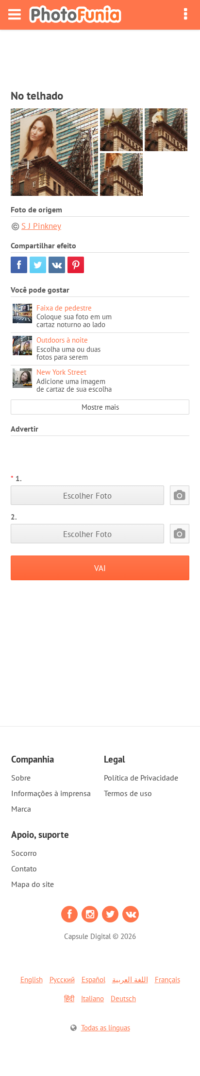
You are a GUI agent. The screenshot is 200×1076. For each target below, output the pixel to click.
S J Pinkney (41, 226)
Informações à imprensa (51, 793)
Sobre (21, 777)
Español (93, 979)
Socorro (24, 853)
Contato (24, 868)
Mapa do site (32, 884)
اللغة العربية (130, 979)
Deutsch (123, 998)
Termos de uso (128, 793)
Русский (62, 979)
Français (167, 979)
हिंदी (69, 998)
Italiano (92, 998)
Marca (21, 809)
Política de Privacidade (141, 777)
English (31, 979)
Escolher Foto (87, 495)
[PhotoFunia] (75, 15)
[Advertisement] (100, 56)
